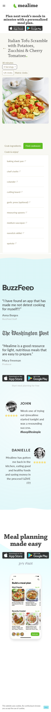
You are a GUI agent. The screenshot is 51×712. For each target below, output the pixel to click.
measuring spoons (16, 212)
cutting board (13, 192)
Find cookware (33, 145)
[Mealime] (25, 6)
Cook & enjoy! (11, 151)
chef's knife (12, 171)
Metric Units (21, 72)
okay (46, 707)
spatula (10, 243)
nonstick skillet (14, 233)
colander (11, 181)
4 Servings (9, 66)
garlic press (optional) (17, 202)
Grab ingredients (13, 145)
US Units (8, 72)
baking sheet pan (15, 161)
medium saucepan (16, 222)
